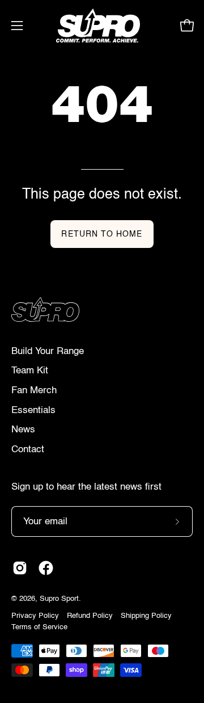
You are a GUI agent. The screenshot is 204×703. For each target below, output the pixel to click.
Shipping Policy (146, 616)
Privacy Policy (35, 616)
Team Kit (29, 371)
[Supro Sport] (102, 26)
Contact (27, 449)
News (23, 430)
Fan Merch (34, 390)
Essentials (33, 410)
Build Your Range (47, 351)
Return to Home (101, 234)
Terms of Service (39, 627)
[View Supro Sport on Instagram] (19, 567)
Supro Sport (59, 599)
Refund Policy (90, 616)
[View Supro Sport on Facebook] (45, 567)
